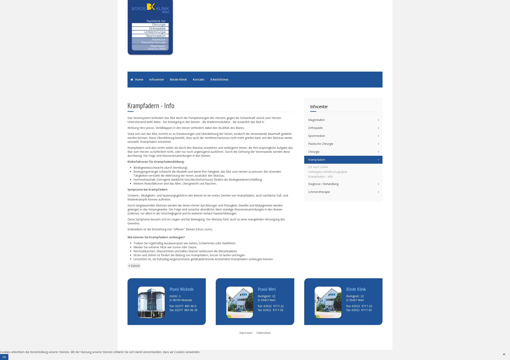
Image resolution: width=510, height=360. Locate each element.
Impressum (246, 333)
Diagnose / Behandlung (323, 184)
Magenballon (316, 120)
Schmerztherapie (319, 192)
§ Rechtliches (219, 79)
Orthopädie (315, 128)
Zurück (135, 266)
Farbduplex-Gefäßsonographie (327, 172)
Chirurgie (314, 152)
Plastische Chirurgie (320, 144)
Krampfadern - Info (320, 176)
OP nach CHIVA (318, 167)
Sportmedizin (316, 136)
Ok (4, 357)
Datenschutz (264, 333)
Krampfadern (316, 160)
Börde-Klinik (178, 79)
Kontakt (198, 79)
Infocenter (156, 79)
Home (138, 79)
